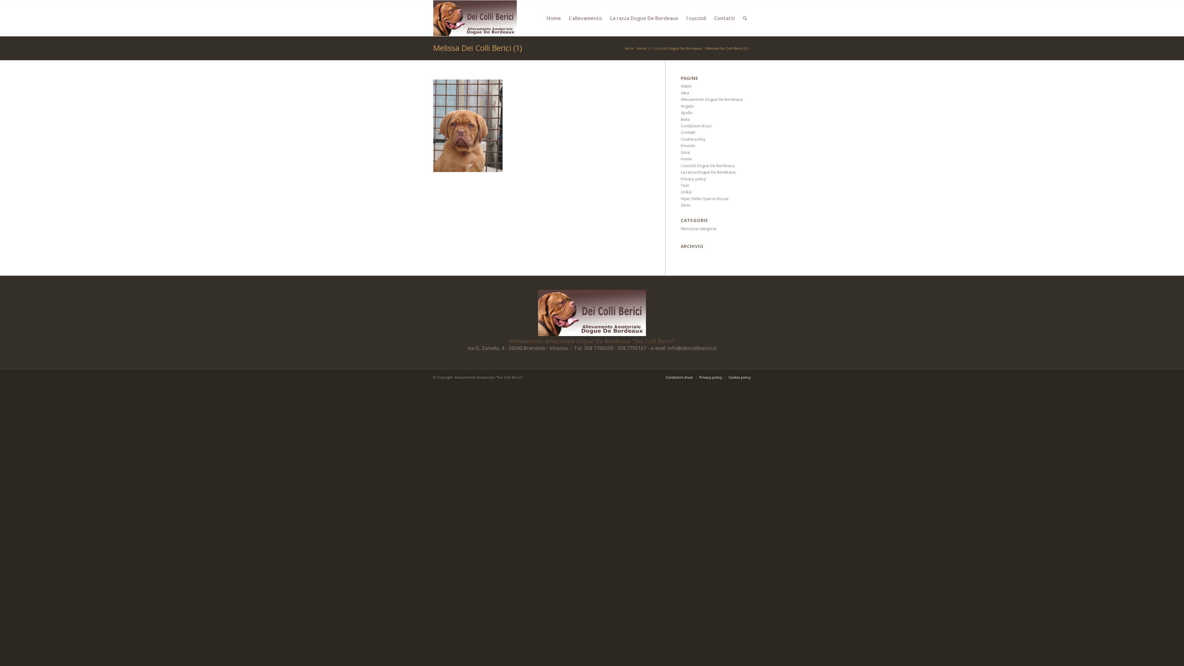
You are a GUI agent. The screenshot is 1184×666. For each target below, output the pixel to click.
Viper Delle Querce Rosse (705, 198)
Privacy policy (693, 179)
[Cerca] (745, 18)
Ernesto (688, 145)
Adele (686, 86)
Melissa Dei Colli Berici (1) (477, 48)
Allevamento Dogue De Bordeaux (712, 99)
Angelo (687, 106)
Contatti (688, 132)
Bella (685, 119)
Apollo (687, 112)
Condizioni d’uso (696, 126)
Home (686, 159)
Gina (685, 152)
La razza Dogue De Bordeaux (708, 172)
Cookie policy (693, 139)
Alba (685, 93)
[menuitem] (554, 18)
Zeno (686, 205)
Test (685, 185)
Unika (686, 192)
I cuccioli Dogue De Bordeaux (708, 165)
